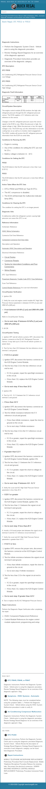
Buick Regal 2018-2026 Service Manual (12, 15)
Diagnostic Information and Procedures (11, 17)
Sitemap (36, 2)
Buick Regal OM (11, 2)
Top (32, 2)
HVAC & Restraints (29, 15)
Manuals (3, 2)
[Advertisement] (23, 32)
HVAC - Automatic (39, 15)
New (29, 2)
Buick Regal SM (22, 2)
